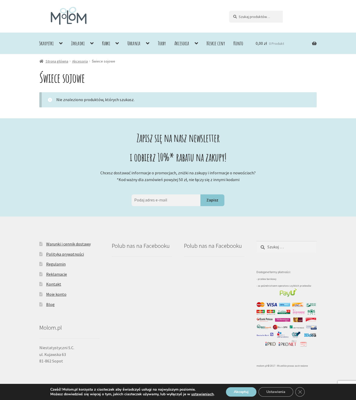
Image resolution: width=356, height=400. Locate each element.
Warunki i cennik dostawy (68, 244)
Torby (162, 43)
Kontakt (53, 284)
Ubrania (133, 43)
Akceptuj (241, 391)
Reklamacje (56, 274)
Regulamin (56, 264)
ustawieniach (202, 394)
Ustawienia (275, 391)
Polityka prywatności (65, 254)
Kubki (106, 43)
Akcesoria (181, 43)
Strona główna (57, 61)
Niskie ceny (216, 43)
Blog (50, 304)
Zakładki (78, 43)
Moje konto (56, 294)
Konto (238, 43)
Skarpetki (46, 43)
